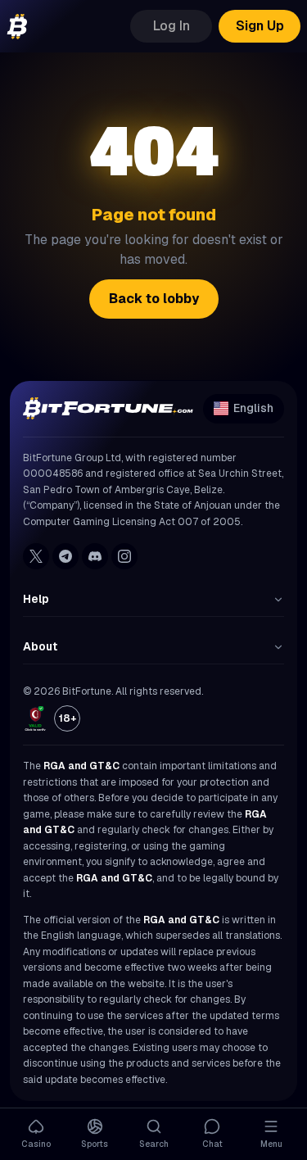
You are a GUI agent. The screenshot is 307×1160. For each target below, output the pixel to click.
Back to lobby (154, 298)
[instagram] (124, 556)
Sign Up (260, 25)
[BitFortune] (17, 26)
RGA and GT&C (81, 766)
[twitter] (36, 556)
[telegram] (65, 556)
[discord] (95, 556)
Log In (171, 25)
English (253, 408)
